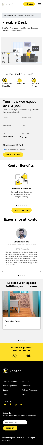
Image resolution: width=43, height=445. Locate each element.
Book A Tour (29, 4)
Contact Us (26, 386)
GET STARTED (21, 210)
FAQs (24, 394)
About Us (25, 381)
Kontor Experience (10, 386)
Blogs (5, 394)
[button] (16, 205)
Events (5, 390)
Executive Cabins (13, 321)
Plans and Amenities (16, 15)
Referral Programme (30, 390)
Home (6, 15)
